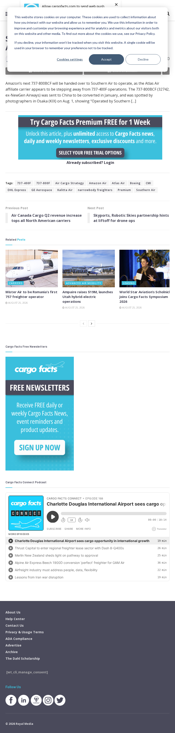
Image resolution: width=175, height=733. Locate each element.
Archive (11, 652)
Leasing (129, 283)
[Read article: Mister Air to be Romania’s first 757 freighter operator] (31, 268)
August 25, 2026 (18, 302)
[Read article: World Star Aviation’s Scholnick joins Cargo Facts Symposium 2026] (145, 268)
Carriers (15, 283)
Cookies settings (70, 59)
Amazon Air (98, 183)
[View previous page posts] (83, 323)
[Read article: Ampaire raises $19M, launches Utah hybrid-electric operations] (88, 268)
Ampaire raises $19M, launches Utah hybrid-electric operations (87, 297)
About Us (13, 612)
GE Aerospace (41, 190)
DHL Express (17, 190)
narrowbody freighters (95, 190)
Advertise (13, 645)
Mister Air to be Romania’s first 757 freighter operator (31, 294)
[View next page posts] (91, 323)
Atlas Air (118, 183)
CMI (148, 183)
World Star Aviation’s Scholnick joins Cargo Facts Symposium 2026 (145, 297)
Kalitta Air (65, 190)
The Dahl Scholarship (22, 658)
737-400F (24, 183)
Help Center (15, 619)
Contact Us (14, 625)
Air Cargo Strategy (69, 183)
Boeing (135, 183)
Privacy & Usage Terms (24, 632)
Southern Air (145, 190)
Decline (143, 59)
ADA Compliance (18, 638)
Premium (124, 190)
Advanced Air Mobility (83, 283)
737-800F (43, 183)
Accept (106, 59)
